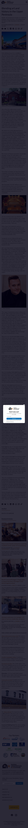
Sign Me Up (14, 418)
